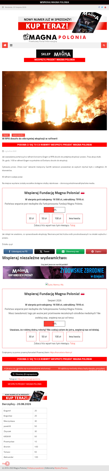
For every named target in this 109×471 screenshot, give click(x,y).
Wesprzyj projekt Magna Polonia (54, 59)
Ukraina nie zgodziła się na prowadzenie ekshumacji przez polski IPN (27, 369)
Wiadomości (18, 135)
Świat (6, 135)
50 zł (44, 218)
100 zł (58, 218)
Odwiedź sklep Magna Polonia (54, 54)
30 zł (31, 218)
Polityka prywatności (35, 468)
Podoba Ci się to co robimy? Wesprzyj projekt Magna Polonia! (54, 145)
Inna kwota (74, 218)
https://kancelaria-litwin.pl (61, 352)
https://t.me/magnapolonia (28, 378)
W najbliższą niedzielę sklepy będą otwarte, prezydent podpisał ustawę (81, 369)
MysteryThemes (61, 468)
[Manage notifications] (7, 463)
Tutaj (72, 225)
